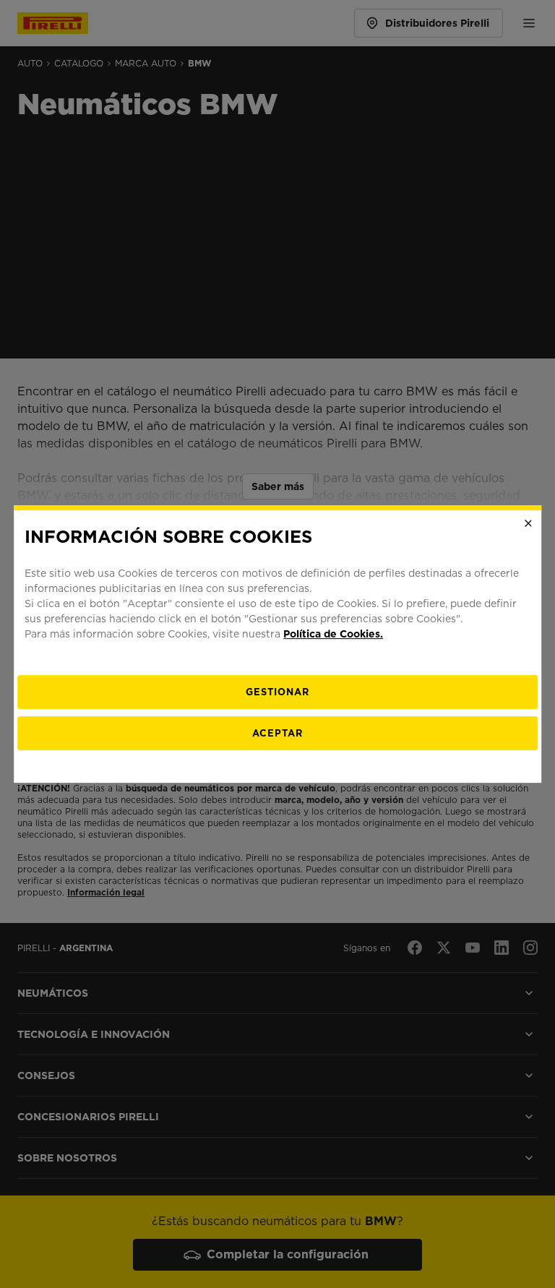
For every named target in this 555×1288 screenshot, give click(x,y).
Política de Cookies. (333, 634)
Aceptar (277, 733)
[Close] (528, 523)
